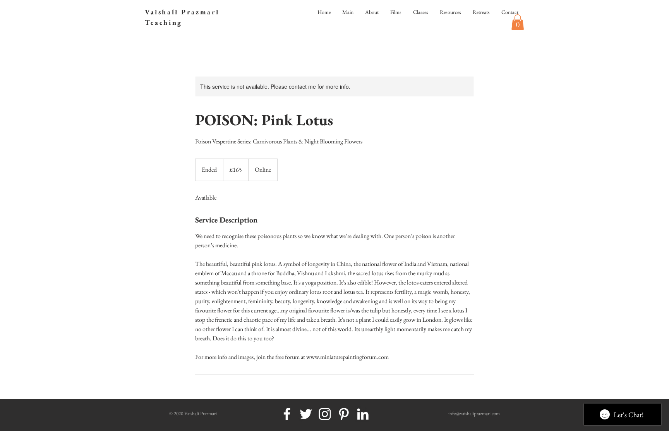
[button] (517, 22)
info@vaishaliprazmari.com (474, 413)
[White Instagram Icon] (325, 414)
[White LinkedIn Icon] (363, 414)
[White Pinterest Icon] (344, 414)
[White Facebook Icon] (287, 414)
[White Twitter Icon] (306, 414)
